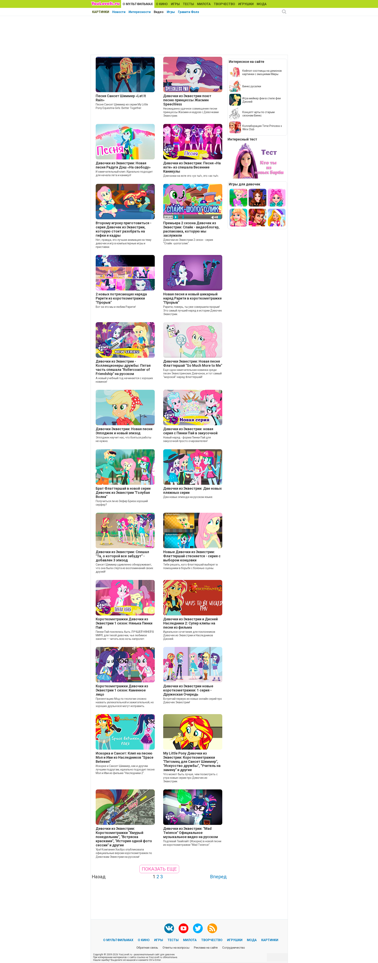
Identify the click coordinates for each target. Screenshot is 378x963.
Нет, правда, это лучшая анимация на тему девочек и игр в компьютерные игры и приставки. (123, 243)
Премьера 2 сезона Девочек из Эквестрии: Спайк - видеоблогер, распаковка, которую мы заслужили (191, 229)
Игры (171, 12)
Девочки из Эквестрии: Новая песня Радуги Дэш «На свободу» (123, 165)
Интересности (140, 12)
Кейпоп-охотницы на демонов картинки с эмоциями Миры (262, 72)
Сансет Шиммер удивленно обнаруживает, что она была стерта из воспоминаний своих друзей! (124, 568)
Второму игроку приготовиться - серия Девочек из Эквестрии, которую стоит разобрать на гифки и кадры (123, 229)
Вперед (218, 876)
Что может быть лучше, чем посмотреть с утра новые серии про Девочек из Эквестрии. (190, 778)
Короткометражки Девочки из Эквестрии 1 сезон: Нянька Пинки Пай (124, 623)
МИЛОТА (204, 4)
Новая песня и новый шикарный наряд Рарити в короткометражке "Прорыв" (192, 298)
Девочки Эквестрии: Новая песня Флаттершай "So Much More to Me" (192, 363)
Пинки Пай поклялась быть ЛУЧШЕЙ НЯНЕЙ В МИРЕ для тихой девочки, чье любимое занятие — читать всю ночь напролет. (125, 635)
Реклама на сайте (206, 947)
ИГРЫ (175, 4)
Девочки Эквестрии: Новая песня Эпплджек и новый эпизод (124, 431)
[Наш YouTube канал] (183, 928)
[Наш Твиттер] (198, 928)
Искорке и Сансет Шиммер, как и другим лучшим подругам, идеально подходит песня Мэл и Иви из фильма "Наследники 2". (125, 769)
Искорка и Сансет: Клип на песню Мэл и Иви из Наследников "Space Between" (124, 757)
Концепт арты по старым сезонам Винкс (258, 114)
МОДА (262, 4)
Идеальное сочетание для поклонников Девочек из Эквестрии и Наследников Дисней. (189, 635)
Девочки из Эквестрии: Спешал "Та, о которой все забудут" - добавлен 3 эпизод (122, 556)
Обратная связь (147, 947)
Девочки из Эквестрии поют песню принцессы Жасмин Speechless (187, 100)
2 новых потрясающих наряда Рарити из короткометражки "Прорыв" (121, 298)
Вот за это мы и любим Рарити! (116, 306)
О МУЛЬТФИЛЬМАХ (138, 4)
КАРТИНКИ (100, 12)
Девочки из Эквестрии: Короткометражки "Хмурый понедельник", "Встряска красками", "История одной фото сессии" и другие (124, 836)
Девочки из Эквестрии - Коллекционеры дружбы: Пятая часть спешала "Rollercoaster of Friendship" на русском (123, 367)
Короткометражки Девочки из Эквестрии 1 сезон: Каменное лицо (122, 690)
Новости (118, 12)
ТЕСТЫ (188, 4)
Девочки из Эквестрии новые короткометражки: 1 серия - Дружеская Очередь (188, 690)
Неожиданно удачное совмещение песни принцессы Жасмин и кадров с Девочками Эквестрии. (191, 112)
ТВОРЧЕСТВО (224, 4)
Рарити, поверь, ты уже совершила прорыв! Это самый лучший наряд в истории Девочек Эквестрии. (192, 310)
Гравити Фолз (188, 12)
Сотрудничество (233, 947)
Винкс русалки (251, 86)
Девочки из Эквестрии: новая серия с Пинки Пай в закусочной (190, 431)
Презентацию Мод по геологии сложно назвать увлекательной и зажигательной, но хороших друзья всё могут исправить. (125, 702)
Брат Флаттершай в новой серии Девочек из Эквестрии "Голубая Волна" (123, 492)
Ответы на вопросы (176, 947)
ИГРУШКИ (246, 4)
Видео (159, 12)
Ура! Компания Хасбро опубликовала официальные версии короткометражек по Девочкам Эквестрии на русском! (124, 853)
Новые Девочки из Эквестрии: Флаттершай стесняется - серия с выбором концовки (191, 556)
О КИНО (162, 4)
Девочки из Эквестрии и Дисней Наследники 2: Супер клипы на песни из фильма (190, 623)
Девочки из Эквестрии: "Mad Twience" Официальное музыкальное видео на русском (190, 832)
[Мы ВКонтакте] (169, 928)
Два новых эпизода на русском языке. (188, 497)
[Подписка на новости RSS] (212, 928)
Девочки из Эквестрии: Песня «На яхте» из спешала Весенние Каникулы (192, 167)
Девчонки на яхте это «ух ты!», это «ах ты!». (191, 175)
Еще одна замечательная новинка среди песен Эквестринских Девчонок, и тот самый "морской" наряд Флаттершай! (192, 373)
